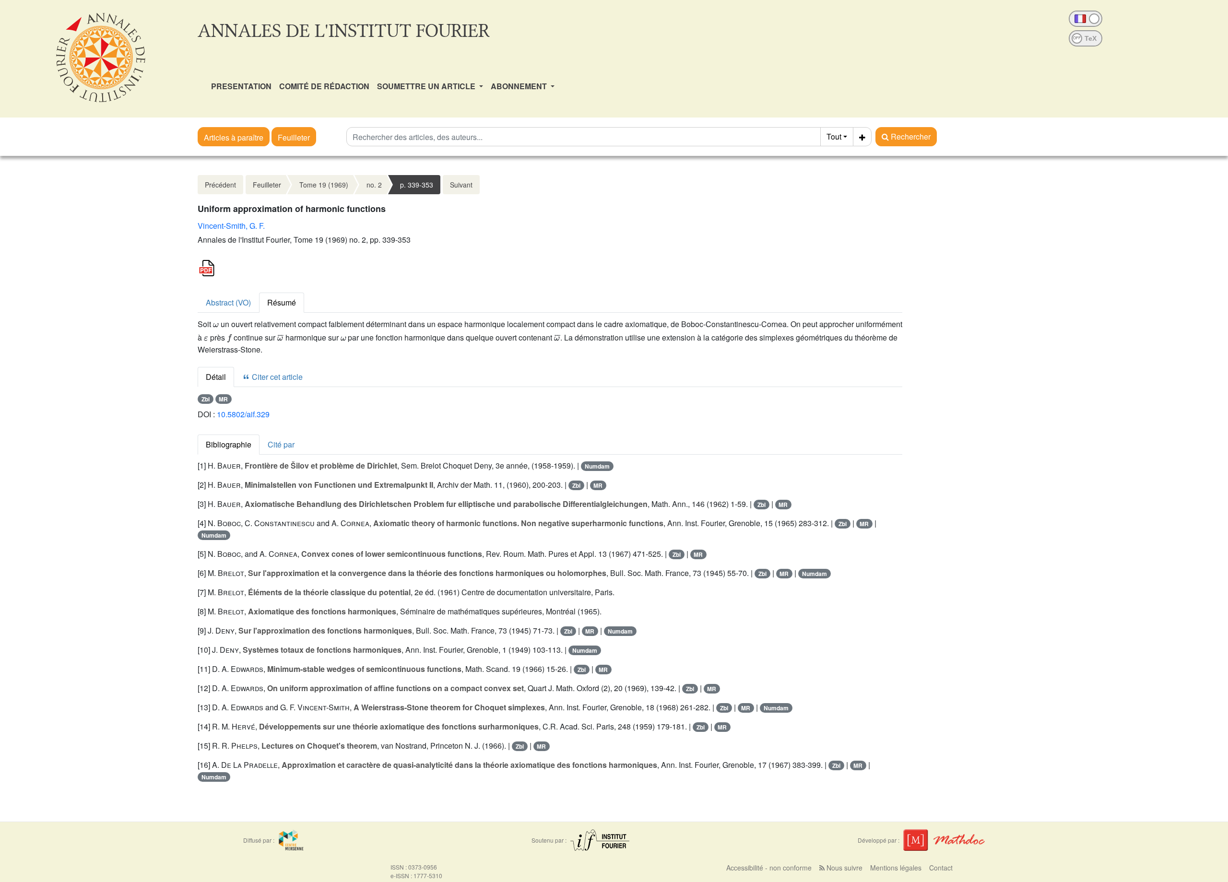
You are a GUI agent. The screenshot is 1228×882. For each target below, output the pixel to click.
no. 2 (374, 184)
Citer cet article (276, 376)
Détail (216, 376)
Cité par (281, 444)
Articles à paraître (233, 137)
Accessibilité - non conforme (769, 867)
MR (223, 399)
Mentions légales (895, 867)
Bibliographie (228, 444)
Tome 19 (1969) (323, 184)
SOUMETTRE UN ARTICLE (427, 86)
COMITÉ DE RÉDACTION (324, 86)
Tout (834, 136)
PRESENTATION (241, 86)
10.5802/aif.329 (243, 414)
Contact (941, 867)
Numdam (597, 466)
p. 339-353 (416, 184)
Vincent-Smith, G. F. (231, 225)
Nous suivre (843, 867)
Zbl (205, 399)
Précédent (220, 184)
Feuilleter (294, 137)
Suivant (461, 184)
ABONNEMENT (520, 86)
